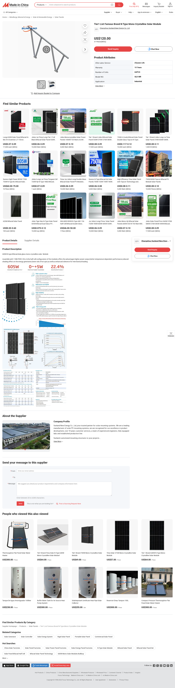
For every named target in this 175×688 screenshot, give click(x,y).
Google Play (23, 665)
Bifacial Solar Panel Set (145, 648)
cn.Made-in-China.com (110, 675)
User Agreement (100, 680)
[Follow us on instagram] (161, 665)
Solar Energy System (44, 637)
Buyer (118, 12)
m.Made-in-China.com (93, 675)
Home (4, 17)
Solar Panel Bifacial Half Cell (14, 654)
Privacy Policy (123, 680)
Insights (137, 672)
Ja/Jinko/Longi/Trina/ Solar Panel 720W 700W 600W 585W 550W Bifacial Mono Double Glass (101, 222)
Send (20, 503)
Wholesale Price (101, 672)
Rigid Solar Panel (64, 637)
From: (13, 471)
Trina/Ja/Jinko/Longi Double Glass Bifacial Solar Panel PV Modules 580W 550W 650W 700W (73, 180)
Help (130, 12)
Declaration (112, 680)
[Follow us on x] (157, 665)
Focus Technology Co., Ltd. (71, 680)
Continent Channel (115, 672)
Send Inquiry (113, 49)
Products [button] (40, 4)
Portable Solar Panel (82, 637)
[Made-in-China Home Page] (15, 4)
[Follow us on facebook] (154, 665)
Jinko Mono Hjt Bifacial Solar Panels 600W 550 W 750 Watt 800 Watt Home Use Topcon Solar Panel (130, 222)
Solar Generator (10, 637)
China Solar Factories (12, 648)
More (4, 658)
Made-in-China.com (77, 675)
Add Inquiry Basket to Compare (47, 93)
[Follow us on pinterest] (168, 665)
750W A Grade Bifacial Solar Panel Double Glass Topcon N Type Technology (129, 138)
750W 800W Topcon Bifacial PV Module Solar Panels (157, 180)
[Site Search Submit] (119, 4)
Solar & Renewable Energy (42, 17)
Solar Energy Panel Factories (81, 648)
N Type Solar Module (104, 648)
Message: (11, 483)
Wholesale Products (87, 672)
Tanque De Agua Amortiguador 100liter (16, 600)
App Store (8, 665)
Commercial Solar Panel (103, 637)
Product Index (128, 672)
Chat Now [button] (155, 49)
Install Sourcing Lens (61, 665)
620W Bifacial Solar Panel (12, 221)
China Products (51, 672)
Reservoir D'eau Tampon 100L (118, 600)
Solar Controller (26, 637)
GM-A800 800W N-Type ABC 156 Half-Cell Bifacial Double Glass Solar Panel (72, 222)
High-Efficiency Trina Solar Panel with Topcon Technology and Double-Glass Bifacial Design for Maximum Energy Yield (129, 180)
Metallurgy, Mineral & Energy (19, 17)
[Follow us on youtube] (164, 665)
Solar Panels (59, 17)
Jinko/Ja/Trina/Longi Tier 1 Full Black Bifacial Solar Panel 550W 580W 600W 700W (43, 138)
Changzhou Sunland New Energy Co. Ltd (115, 28)
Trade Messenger (40, 665)
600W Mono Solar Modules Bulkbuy (71, 654)
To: (14, 477)
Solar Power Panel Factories (56, 648)
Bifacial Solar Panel (125, 648)
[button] (112, 5)
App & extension (144, 12)
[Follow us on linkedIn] (171, 665)
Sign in (170, 6)
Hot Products (39, 672)
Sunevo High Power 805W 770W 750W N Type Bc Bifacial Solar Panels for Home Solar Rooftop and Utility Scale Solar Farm (16, 180)
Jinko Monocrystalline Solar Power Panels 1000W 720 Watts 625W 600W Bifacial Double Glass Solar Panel (73, 138)
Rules (171, 12)
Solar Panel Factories (33, 648)
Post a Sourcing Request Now (68, 503)
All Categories (11, 12)
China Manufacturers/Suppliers (68, 672)
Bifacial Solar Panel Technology (41, 654)
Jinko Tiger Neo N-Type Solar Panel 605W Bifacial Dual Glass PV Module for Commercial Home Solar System (45, 222)
